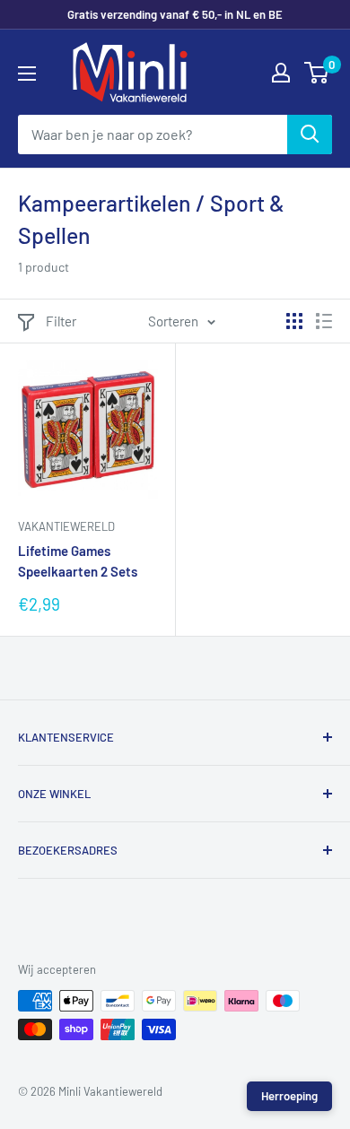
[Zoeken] (309, 134)
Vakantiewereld (66, 526)
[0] (317, 72)
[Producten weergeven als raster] (294, 321)
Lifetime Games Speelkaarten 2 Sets (77, 561)
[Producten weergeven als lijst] (324, 321)
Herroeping (289, 1096)
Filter (61, 321)
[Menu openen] (27, 73)
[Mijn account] (281, 73)
